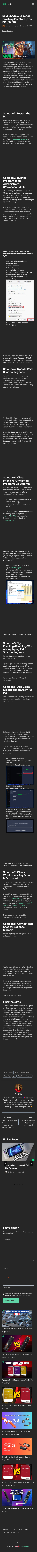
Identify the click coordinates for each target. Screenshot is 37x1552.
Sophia (9, 26)
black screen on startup (22, 1072)
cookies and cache (20, 139)
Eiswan (12, 1172)
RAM (11, 516)
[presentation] (18, 1152)
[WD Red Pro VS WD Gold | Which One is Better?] (17, 1395)
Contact (13, 1529)
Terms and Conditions (11, 1532)
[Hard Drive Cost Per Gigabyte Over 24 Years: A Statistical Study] (17, 1446)
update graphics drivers (20, 905)
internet (6, 516)
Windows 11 (9, 520)
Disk (15, 516)
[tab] (14, 1184)
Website (7, 1287)
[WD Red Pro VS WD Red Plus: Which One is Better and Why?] (17, 1472)
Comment (8, 1239)
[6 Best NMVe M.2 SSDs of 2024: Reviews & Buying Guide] (17, 1318)
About (5, 1529)
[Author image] (3, 26)
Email (6, 1278)
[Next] (31, 1163)
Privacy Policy (23, 1529)
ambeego (26, 1546)
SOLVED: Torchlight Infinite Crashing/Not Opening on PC (9, 1122)
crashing (7, 1076)
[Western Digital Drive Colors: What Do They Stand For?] (17, 1369)
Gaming (4, 13)
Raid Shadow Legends (24, 1076)
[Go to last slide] (5, 1163)
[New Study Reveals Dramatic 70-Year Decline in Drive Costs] (17, 1420)
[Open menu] (33, 3)
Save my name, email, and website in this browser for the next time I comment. (18, 1294)
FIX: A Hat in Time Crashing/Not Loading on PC (28, 1121)
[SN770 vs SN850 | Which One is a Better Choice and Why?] (17, 1343)
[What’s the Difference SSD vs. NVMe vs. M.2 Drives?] (17, 1497)
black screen (8, 1072)
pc (13, 1076)
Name (7, 1268)
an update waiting (15, 898)
